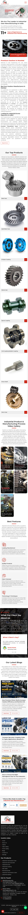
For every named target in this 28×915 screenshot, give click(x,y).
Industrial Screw (6, 864)
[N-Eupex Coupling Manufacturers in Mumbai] (14, 245)
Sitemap (4, 854)
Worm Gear (4, 412)
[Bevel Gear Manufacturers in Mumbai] (14, 183)
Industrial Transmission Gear (9, 860)
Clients (4, 844)
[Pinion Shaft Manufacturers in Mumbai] (14, 367)
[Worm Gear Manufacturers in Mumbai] (14, 397)
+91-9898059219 (7, 898)
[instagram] (17, 909)
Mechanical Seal (6, 870)
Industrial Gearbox (6, 874)
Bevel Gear (4, 198)
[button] (12, 652)
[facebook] (11, 909)
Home (3, 840)
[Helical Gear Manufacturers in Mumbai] (14, 275)
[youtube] (14, 909)
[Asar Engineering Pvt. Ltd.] (9, 2)
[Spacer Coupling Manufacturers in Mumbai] (14, 306)
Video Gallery (5, 846)
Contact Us (5, 852)
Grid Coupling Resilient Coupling (9, 351)
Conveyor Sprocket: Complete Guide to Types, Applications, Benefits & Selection (13, 738)
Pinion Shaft (4, 381)
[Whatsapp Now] (25, 907)
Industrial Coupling (7, 866)
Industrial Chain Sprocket (8, 862)
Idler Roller (5, 868)
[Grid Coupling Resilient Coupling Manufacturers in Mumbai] (14, 336)
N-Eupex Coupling (6, 259)
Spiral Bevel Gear (5, 229)
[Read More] (25, 198)
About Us (4, 842)
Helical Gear (4, 290)
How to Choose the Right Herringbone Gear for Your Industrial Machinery (13, 775)
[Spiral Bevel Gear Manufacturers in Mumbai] (14, 214)
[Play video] (7, 458)
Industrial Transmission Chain (9, 872)
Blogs (3, 850)
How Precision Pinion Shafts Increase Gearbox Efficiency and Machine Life (13, 701)
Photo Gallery (5, 848)
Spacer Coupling (5, 320)
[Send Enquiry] (2, 911)
